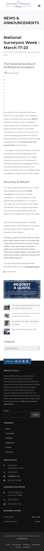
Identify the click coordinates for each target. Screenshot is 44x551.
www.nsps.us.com (32, 266)
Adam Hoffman (21, 52)
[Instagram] (27, 361)
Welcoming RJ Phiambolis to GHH (24, 329)
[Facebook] (19, 361)
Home (8, 429)
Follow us (9, 361)
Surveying (9, 438)
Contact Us (9, 452)
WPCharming (23, 539)
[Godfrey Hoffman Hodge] (18, 3)
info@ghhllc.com (14, 476)
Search (6, 411)
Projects (8, 447)
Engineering (10, 443)
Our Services (10, 433)
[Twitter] (16, 361)
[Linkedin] (23, 361)
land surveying (11, 272)
